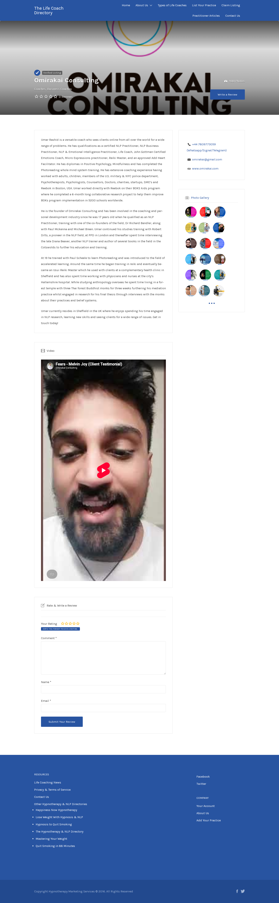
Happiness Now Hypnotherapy (56, 810)
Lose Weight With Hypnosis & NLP (59, 817)
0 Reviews (66, 97)
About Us (142, 5)
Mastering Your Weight (51, 838)
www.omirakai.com (205, 168)
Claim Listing (230, 5)
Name (46, 682)
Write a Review (227, 94)
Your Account (205, 806)
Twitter (201, 784)
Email (46, 701)
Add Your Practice (208, 820)
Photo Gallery (200, 197)
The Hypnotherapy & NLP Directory (59, 831)
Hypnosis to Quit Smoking (54, 824)
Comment (49, 638)
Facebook (203, 776)
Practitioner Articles (206, 15)
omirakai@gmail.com (207, 159)
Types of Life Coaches (172, 5)
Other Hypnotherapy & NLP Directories (60, 804)
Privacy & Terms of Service (52, 789)
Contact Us (232, 15)
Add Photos (236, 81)
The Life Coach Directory (49, 10)
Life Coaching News (47, 782)
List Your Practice (204, 5)
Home (126, 5)
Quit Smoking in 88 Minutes (55, 846)
